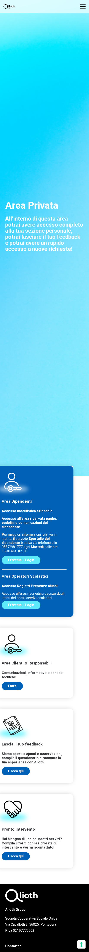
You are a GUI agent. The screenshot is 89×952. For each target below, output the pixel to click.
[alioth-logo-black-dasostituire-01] (8, 6)
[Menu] (83, 6)
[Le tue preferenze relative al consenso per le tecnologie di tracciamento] (81, 944)
